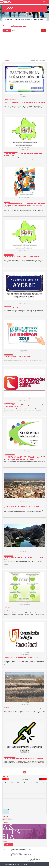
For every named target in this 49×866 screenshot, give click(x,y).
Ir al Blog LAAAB (9, 844)
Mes (41, 779)
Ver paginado (6, 60)
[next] (5, 779)
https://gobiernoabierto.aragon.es (34, 859)
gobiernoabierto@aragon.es (33, 858)
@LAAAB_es (30, 860)
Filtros (6, 30)
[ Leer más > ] (5, 822)
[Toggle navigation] (44, 2)
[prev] (3, 779)
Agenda (44, 779)
